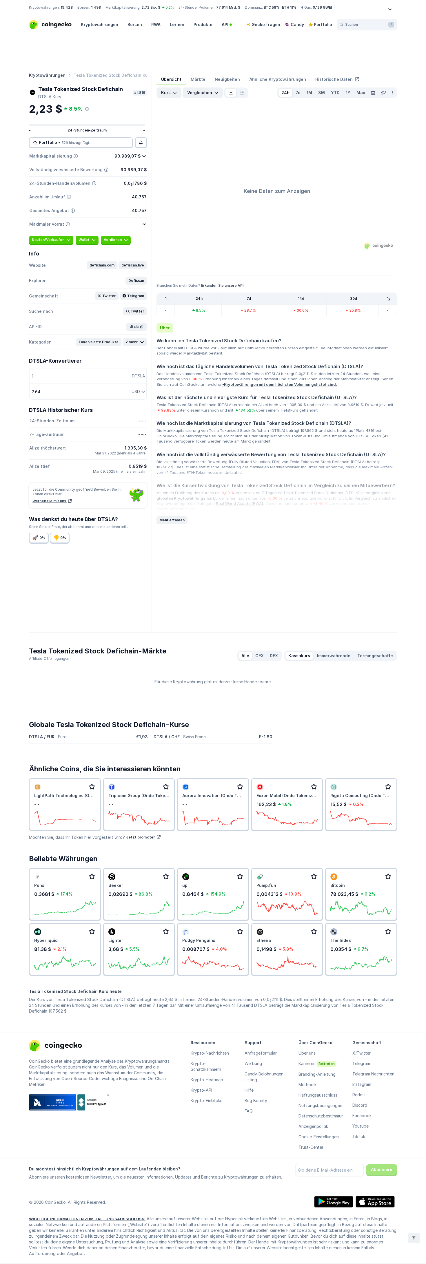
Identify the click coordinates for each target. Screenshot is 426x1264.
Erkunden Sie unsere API (222, 285)
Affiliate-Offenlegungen (49, 658)
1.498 (96, 7)
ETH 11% (289, 7)
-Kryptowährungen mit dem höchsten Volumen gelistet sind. (279, 384)
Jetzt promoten (141, 837)
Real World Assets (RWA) (239, 503)
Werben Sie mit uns (49, 501)
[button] (102, 265)
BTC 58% (272, 7)
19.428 (67, 7)
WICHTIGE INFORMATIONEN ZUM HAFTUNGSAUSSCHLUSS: (87, 1218)
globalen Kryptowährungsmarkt (186, 498)
